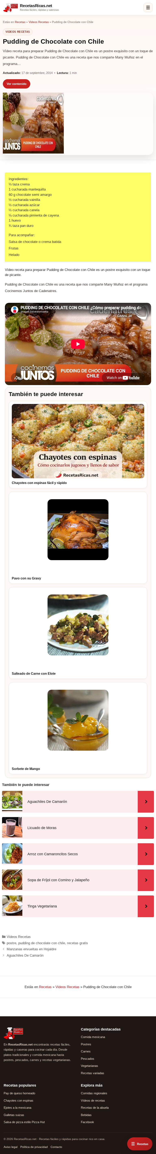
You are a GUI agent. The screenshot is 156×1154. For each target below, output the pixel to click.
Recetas (20, 22)
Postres (86, 1044)
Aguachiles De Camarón (25, 955)
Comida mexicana (93, 1037)
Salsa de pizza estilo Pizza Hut (24, 1122)
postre (11, 943)
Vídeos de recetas (93, 1100)
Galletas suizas (14, 1115)
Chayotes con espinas (18, 1100)
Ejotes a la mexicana (17, 1107)
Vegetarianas (89, 1065)
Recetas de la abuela (95, 1107)
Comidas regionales (94, 1093)
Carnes (86, 1051)
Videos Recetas (39, 22)
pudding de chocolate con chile (41, 943)
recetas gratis (77, 943)
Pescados (87, 1058)
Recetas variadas (92, 1073)
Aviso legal (10, 1147)
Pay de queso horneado (19, 1093)
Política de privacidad (34, 1147)
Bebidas (86, 1115)
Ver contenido (16, 84)
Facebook (87, 1122)
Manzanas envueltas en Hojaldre (31, 949)
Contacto (56, 1147)
